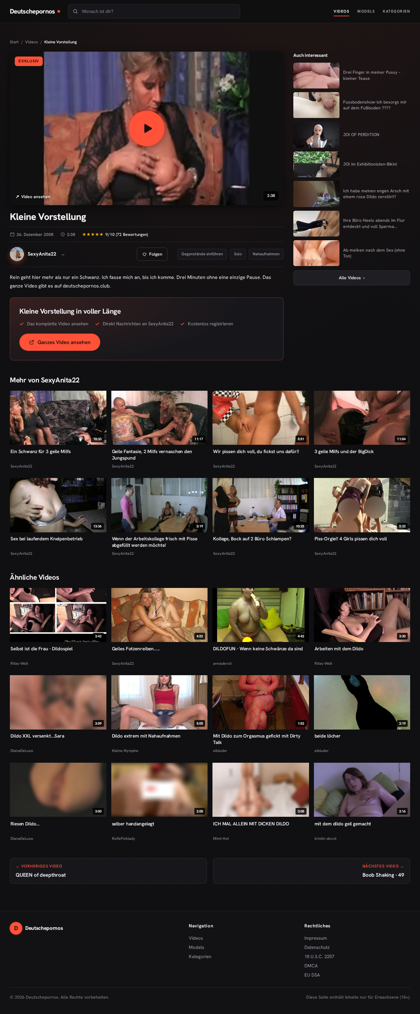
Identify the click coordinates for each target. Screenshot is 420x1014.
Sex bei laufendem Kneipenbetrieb (46, 539)
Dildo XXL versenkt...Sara (37, 736)
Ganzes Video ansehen (69, 344)
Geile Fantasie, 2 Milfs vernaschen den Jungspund (152, 454)
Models (366, 11)
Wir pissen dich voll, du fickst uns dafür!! (256, 451)
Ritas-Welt (19, 663)
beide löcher (328, 736)
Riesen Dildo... (25, 823)
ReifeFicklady (123, 838)
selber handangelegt (133, 823)
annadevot (222, 663)
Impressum (315, 938)
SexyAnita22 (21, 466)
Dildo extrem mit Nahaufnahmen (146, 736)
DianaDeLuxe (21, 751)
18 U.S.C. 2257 (319, 956)
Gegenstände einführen (202, 253)
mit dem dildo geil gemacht (343, 823)
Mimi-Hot (221, 838)
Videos (341, 11)
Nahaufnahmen (266, 253)
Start (14, 42)
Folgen (155, 255)
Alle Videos (352, 277)
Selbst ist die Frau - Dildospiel (41, 648)
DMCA (311, 966)
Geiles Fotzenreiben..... (136, 648)
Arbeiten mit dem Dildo (339, 648)
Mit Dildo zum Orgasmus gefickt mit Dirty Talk (256, 739)
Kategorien (396, 11)
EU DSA (312, 975)
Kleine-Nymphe (125, 751)
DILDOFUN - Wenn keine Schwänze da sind (258, 648)
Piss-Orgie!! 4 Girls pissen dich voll (351, 539)
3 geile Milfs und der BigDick (344, 451)
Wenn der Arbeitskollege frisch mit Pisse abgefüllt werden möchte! (154, 542)
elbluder (220, 751)
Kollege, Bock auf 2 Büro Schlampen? (252, 539)
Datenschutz (317, 947)
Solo (238, 253)
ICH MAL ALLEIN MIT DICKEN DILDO (251, 823)
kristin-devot (325, 838)
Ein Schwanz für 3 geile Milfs (40, 451)
